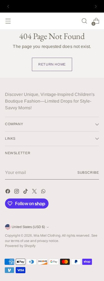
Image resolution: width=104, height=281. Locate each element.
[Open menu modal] (8, 21)
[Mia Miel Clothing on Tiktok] (26, 192)
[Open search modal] (84, 21)
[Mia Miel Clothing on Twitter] (35, 192)
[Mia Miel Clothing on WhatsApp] (43, 192)
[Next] (96, 6)
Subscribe (88, 173)
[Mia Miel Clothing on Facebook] (8, 192)
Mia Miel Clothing (47, 236)
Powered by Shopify (20, 246)
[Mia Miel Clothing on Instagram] (17, 192)
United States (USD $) (28, 227)
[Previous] (8, 6)
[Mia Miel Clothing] (52, 20)
